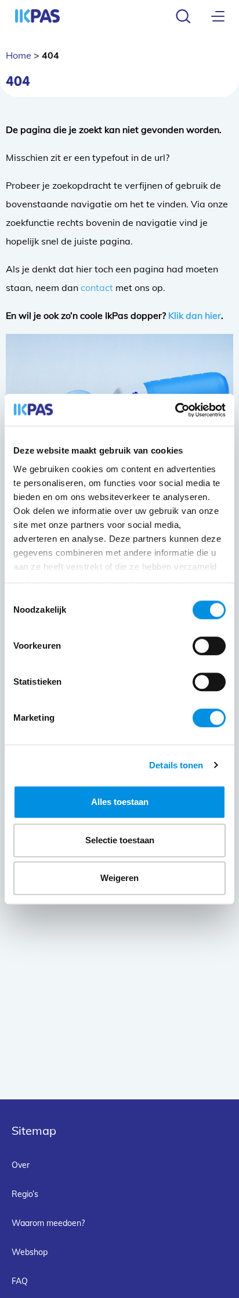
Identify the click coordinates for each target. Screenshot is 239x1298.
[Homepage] (37, 16)
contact (97, 287)
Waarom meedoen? (48, 1223)
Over (21, 1165)
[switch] (209, 646)
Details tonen (176, 765)
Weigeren (119, 878)
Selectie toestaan (119, 840)
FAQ (20, 1281)
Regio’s (25, 1194)
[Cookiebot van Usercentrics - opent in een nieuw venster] (175, 410)
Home (18, 55)
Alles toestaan (120, 802)
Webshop (30, 1252)
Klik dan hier (194, 315)
